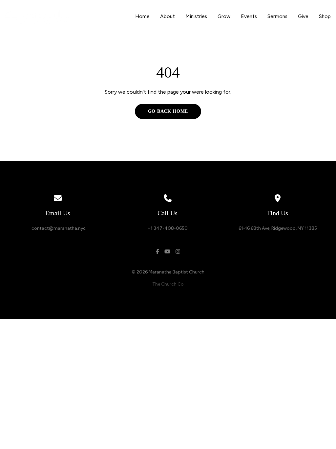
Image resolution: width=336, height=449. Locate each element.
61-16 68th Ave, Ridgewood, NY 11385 (278, 228)
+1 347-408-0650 (168, 228)
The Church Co (168, 284)
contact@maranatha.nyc (58, 228)
